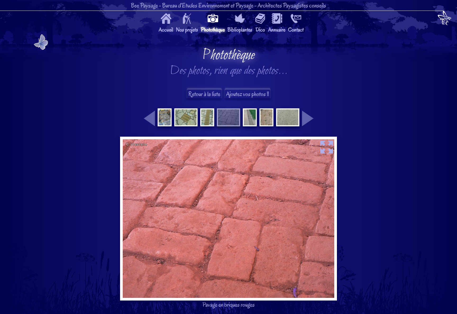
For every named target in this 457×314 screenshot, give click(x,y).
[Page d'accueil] (444, 19)
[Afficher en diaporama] (228, 141)
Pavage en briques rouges (228, 178)
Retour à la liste (204, 94)
